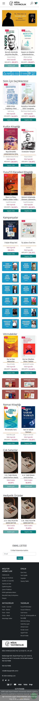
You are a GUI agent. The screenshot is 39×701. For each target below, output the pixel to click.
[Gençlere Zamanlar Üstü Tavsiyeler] (11, 93)
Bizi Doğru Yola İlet (28, 106)
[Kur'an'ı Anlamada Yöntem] (28, 184)
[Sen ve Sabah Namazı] (11, 417)
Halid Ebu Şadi (28, 111)
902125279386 (6, 661)
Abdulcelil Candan (11, 364)
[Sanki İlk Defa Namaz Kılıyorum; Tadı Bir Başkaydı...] (28, 417)
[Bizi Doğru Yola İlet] (28, 93)
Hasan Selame (11, 57)
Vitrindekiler (10, 334)
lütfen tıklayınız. (24, 699)
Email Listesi (19, 545)
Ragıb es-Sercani (11, 435)
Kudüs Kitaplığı (11, 126)
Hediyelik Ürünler (13, 495)
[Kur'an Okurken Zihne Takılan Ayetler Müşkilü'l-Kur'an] (11, 346)
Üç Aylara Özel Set (11, 243)
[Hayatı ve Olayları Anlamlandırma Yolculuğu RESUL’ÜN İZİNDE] (28, 39)
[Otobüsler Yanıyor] (11, 139)
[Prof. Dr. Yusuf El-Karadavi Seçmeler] (28, 230)
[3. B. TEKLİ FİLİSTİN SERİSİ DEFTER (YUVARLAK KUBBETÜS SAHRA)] (11, 508)
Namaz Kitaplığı (12, 404)
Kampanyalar (10, 217)
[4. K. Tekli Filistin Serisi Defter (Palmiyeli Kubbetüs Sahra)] (11, 462)
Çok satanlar (10, 450)
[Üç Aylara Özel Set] (11, 230)
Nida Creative (11, 480)
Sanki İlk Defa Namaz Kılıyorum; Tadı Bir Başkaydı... (28, 432)
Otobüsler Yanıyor (11, 152)
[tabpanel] (19, 18)
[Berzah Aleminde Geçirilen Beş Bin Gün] (11, 39)
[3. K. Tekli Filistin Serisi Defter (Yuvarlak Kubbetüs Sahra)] (28, 462)
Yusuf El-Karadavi (11, 202)
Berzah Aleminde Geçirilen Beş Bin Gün (11, 54)
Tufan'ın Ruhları (28, 152)
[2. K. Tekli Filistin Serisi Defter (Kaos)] (28, 508)
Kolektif (11, 247)
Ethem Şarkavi (28, 57)
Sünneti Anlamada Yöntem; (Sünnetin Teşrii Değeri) (11, 199)
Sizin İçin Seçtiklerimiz (15, 81)
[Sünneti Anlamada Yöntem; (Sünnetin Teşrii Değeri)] (11, 184)
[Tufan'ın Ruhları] (28, 139)
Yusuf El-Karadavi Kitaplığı (18, 172)
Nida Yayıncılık (11, 59)
